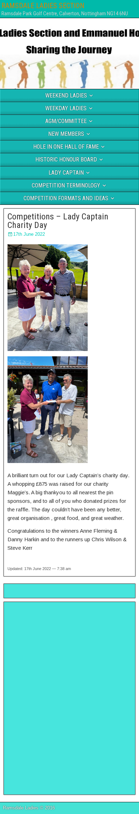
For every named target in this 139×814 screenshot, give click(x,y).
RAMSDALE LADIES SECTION (42, 5)
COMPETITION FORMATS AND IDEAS (66, 198)
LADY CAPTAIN (66, 172)
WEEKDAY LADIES (66, 108)
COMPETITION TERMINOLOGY (66, 185)
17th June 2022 (29, 234)
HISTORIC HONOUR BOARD (66, 159)
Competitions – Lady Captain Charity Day (57, 221)
